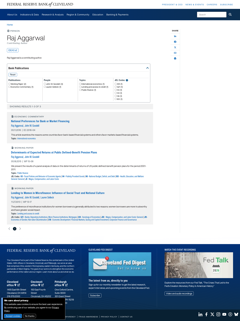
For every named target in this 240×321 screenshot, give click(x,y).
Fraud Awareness (88, 317)
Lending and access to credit (95, 87)
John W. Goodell (54, 84)
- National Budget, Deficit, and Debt (100, 176)
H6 (119, 96)
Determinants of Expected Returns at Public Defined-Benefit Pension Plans (54, 152)
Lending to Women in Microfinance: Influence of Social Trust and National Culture (58, 193)
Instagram (218, 314)
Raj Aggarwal (17, 126)
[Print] (175, 58)
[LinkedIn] (175, 36)
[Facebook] (175, 41)
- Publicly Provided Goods (73, 176)
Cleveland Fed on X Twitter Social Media (212, 314)
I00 (119, 99)
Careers (212, 4)
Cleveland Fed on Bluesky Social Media (236, 314)
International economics (93, 84)
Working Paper (18, 84)
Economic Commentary (22, 87)
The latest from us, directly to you (108, 281)
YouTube (224, 314)
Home (10, 24)
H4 (119, 93)
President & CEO (172, 4)
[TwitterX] (175, 47)
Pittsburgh (61, 283)
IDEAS (11, 50)
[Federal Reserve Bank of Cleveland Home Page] (40, 4)
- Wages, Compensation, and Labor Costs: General (122, 217)
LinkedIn (200, 314)
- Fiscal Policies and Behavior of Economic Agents (41, 176)
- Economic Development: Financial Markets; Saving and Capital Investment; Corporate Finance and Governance (92, 219)
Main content (13, 1)
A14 (119, 84)
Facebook (206, 314)
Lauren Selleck (53, 87)
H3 (119, 90)
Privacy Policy (109, 317)
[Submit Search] (230, 14)
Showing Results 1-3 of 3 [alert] (25, 106)
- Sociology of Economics (89, 217)
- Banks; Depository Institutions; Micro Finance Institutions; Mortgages (49, 217)
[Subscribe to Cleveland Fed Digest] (120, 265)
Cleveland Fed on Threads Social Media (230, 314)
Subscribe (226, 4)
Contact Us (126, 317)
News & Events (195, 4)
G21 (120, 87)
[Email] (175, 53)
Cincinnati (36, 283)
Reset (13, 74)
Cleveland (12, 283)
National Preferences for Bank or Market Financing (40, 121)
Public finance (89, 90)
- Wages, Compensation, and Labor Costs (42, 179)
